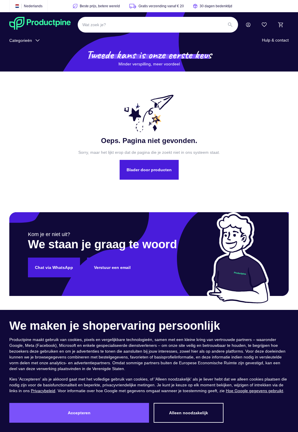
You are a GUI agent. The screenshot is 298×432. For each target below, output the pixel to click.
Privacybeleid (43, 390)
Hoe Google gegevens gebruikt (254, 390)
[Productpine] (40, 24)
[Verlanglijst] (264, 24)
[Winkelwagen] (280, 24)
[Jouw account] (248, 24)
